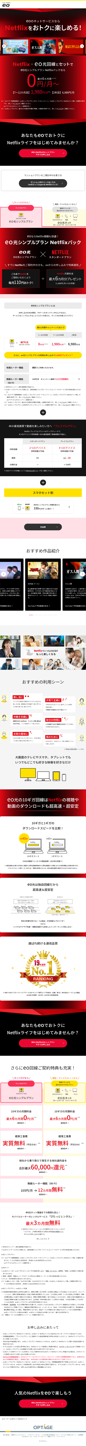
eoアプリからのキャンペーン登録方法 (16, 106)
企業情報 (80, 1435)
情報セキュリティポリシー (18, 1435)
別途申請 (13, 1305)
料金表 (43, 527)
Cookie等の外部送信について (51, 1435)
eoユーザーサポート (40, 1436)
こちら (16, 103)
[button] (4, 46)
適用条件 (64, 1123)
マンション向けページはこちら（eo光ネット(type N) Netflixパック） (43, 183)
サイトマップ (61, 1436)
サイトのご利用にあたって (68, 1435)
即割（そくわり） (51, 1271)
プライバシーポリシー (34, 1435)
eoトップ (5, 1419)
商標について (51, 1436)
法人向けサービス (27, 1436)
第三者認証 (6, 1435)
